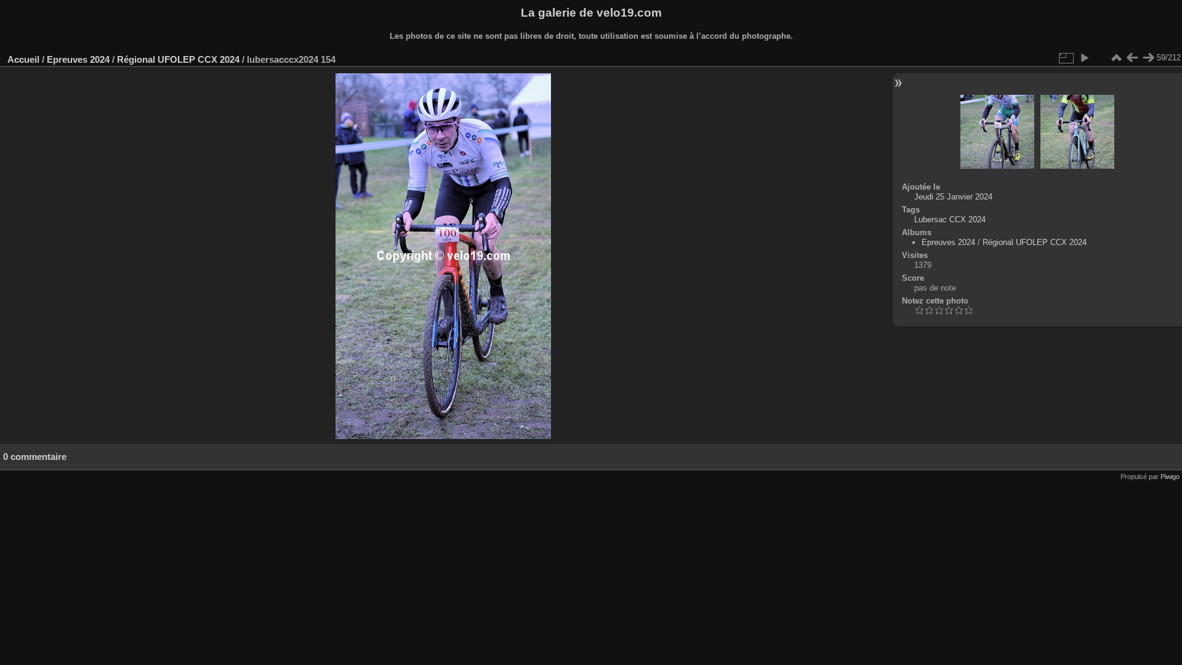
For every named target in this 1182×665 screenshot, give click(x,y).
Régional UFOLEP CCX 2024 (178, 59)
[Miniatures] (1116, 58)
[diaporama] (1084, 58)
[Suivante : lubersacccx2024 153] (1148, 58)
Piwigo (1170, 476)
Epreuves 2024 (78, 59)
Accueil (23, 59)
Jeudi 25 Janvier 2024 (953, 196)
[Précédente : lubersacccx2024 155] (1132, 58)
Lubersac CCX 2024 (950, 219)
